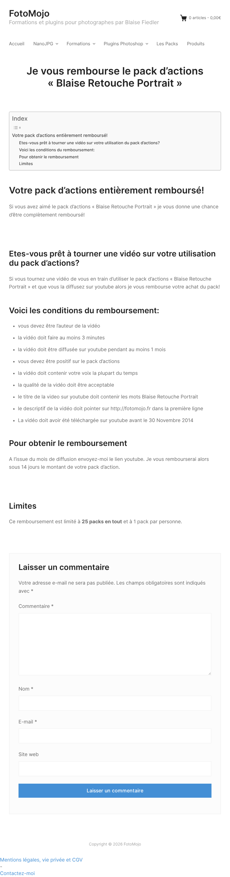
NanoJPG (43, 43)
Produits (195, 43)
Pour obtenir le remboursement (49, 157)
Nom (26, 689)
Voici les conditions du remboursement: (57, 150)
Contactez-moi (17, 873)
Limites (26, 163)
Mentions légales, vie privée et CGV (41, 860)
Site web (29, 754)
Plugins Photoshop (123, 43)
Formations (78, 43)
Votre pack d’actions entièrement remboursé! (59, 135)
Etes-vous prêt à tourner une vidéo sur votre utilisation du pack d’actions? (89, 143)
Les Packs (167, 43)
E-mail (28, 722)
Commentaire (36, 606)
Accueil (16, 43)
